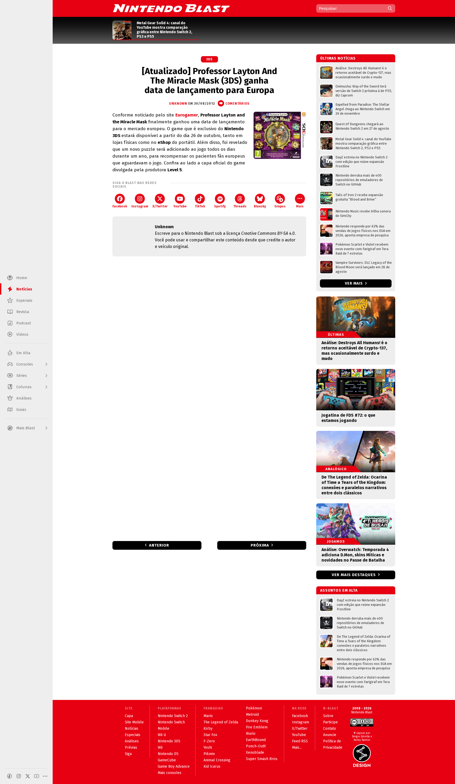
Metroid (252, 714)
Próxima (260, 545)
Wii (160, 747)
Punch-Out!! (256, 746)
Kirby (208, 728)
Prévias (131, 747)
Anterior (159, 545)
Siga (128, 754)
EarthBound (256, 740)
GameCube (167, 760)
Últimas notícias (338, 58)
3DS (209, 59)
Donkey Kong (257, 721)
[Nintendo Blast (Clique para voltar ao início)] (171, 8)
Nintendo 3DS (169, 741)
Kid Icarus (212, 766)
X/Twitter (159, 206)
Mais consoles (169, 773)
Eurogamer (186, 115)
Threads (239, 206)
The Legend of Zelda (221, 722)
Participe (330, 722)
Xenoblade (255, 752)
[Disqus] (209, 330)
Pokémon (254, 708)
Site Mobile (134, 722)
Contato (329, 728)
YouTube (179, 206)
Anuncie (329, 735)
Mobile (163, 728)
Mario (208, 716)
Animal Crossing (217, 760)
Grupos (280, 206)
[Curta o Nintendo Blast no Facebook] (9, 776)
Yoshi (208, 747)
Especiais (132, 735)
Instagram (139, 206)
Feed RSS (300, 741)
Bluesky (260, 206)
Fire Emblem (257, 727)
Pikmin (209, 754)
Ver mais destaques (354, 574)
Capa (129, 716)
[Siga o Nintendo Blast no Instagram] (18, 776)
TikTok (200, 206)
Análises (132, 741)
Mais (300, 206)
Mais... (297, 747)
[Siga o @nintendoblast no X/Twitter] (27, 776)
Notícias (131, 728)
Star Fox (210, 735)
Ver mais (354, 283)
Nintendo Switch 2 (173, 716)
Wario (250, 733)
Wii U (162, 735)
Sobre (328, 716)
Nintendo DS (168, 754)
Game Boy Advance (174, 766)
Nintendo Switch (171, 722)
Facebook (119, 206)
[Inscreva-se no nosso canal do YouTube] (36, 776)
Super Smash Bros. (262, 759)
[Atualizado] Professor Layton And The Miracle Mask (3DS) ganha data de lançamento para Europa (209, 80)
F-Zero (209, 741)
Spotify (220, 206)
